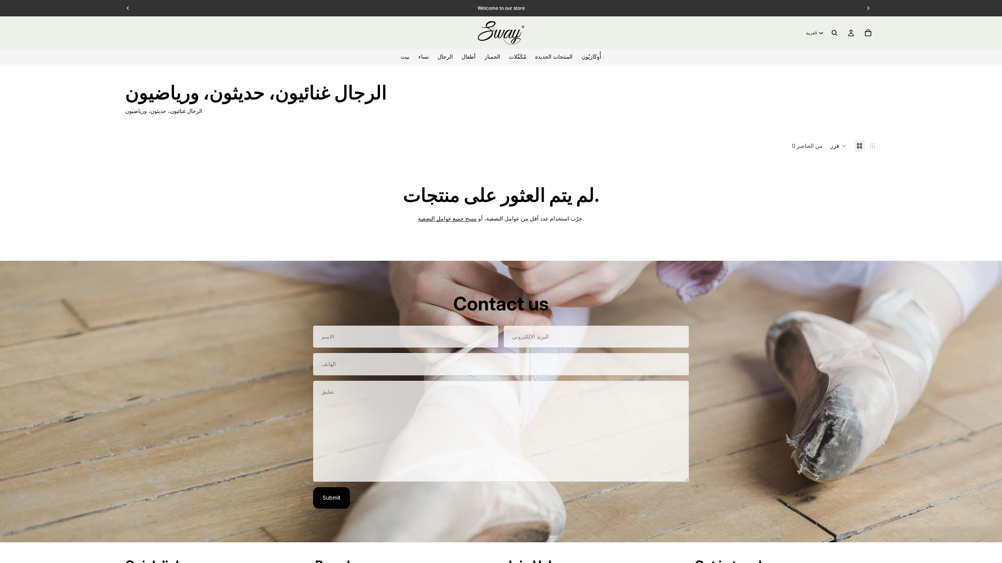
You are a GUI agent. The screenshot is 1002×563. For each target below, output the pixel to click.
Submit (332, 497)
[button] (838, 145)
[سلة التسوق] (868, 32)
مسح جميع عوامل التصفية (447, 218)
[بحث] (834, 32)
